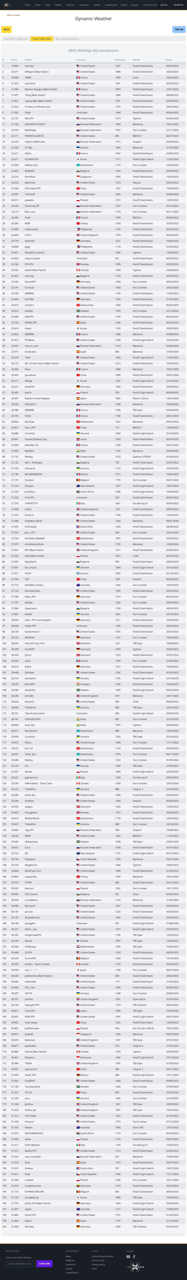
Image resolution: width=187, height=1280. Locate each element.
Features (70, 4)
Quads (97, 4)
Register (178, 4)
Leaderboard (111, 4)
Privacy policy (98, 1264)
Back (6, 29)
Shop (47, 4)
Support (135, 4)
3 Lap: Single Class (42, 38)
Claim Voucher (150, 4)
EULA (94, 1268)
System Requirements (102, 1256)
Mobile (58, 4)
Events (124, 4)
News (38, 4)
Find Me (179, 29)
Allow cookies (13, 15)
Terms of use (98, 1260)
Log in (163, 4)
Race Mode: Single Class (16, 38)
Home (28, 4)
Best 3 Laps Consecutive (67, 38)
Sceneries (84, 4)
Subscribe (44, 1263)
